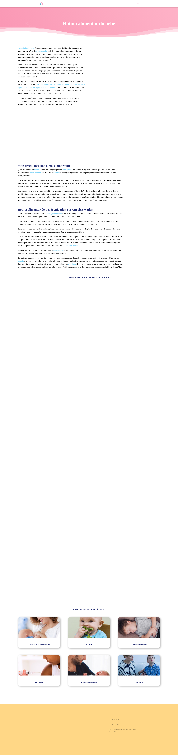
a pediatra (72, 264)
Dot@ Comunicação (97, 744)
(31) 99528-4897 (115, 719)
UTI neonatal (24, 484)
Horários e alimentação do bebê (31, 376)
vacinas (56, 173)
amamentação (41, 51)
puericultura (58, 250)
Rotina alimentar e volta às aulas (31, 593)
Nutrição (22, 379)
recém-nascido (35, 173)
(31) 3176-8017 (115, 724)
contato (21, 261)
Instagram (67, 170)
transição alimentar (27, 48)
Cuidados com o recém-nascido (30, 487)
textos (37, 170)
